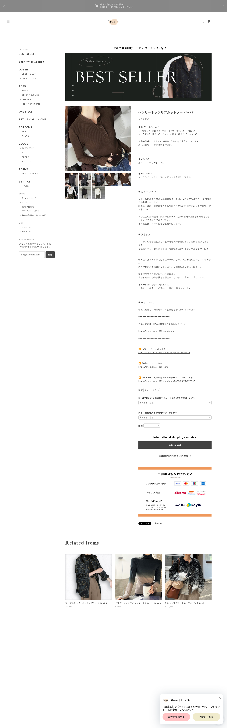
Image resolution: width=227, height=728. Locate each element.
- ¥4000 (26, 186)
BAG (24, 153)
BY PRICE (25, 181)
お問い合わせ (28, 207)
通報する (158, 523)
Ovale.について (29, 198)
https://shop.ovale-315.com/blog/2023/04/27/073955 (166, 381)
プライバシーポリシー (32, 211)
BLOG (25, 202)
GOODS (23, 144)
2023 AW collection (31, 62)
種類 (140, 390)
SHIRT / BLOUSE (30, 95)
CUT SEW (27, 99)
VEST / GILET (29, 74)
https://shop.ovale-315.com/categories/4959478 (164, 352)
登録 (50, 254)
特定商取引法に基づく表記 (34, 215)
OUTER (23, 69)
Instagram (27, 227)
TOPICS (24, 169)
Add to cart (175, 445)
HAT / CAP (27, 162)
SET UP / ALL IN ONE (32, 119)
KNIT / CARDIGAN (31, 104)
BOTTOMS (25, 127)
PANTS (25, 136)
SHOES (25, 157)
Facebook (27, 232)
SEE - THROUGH (30, 174)
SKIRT (25, 132)
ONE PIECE (26, 111)
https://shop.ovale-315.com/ (153, 367)
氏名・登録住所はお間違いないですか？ (157, 413)
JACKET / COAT (30, 78)
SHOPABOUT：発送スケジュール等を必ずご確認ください (167, 398)
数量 (140, 426)
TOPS (22, 86)
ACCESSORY (28, 148)
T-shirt (25, 91)
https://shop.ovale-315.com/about (156, 331)
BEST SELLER (28, 54)
